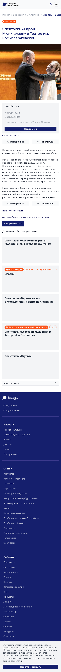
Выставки (8, 582)
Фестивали (9, 543)
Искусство (8, 474)
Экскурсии (8, 631)
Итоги (6, 449)
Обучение (8, 616)
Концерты (8, 597)
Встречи (7, 577)
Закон (6, 508)
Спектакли (34, 15)
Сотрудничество (11, 410)
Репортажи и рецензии (15, 533)
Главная (6, 15)
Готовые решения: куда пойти (18, 503)
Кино (6, 592)
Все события (19, 15)
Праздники (9, 528)
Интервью (8, 483)
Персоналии (9, 488)
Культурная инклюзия (14, 513)
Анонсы (7, 439)
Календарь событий (13, 587)
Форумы (7, 626)
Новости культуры (12, 430)
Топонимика (9, 538)
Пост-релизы (10, 454)
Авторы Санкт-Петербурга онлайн (20, 498)
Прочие (7, 621)
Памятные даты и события (16, 434)
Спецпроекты (10, 405)
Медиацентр (10, 611)
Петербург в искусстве (15, 493)
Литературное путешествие (17, 606)
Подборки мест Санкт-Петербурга (21, 518)
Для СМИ (8, 444)
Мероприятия (10, 572)
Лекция (7, 602)
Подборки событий (13, 523)
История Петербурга (14, 479)
